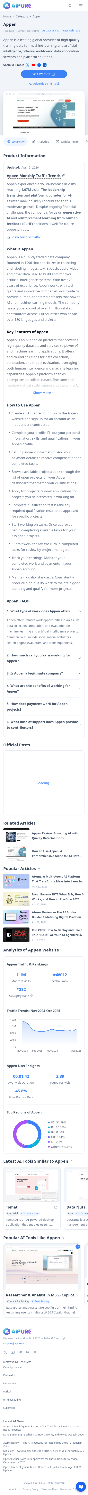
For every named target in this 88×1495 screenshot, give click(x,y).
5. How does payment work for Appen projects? (37, 707)
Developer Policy (69, 1489)
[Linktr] (35, 1352)
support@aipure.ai (13, 1343)
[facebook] (39, 65)
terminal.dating (12, 1399)
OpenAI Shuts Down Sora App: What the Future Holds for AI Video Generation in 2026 (40, 1460)
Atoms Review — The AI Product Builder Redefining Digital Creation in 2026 (42, 1444)
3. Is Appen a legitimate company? (35, 673)
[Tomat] (32, 1187)
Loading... (44, 783)
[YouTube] (13, 1352)
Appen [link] (37, 16)
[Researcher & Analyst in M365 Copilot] (42, 1269)
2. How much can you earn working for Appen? (38, 658)
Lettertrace (9, 1383)
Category (22, 16)
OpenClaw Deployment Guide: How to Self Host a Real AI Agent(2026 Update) (42, 1469)
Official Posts (70, 142)
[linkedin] (45, 65)
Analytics (43, 142)
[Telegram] (20, 1352)
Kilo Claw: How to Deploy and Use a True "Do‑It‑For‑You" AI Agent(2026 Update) (43, 1452)
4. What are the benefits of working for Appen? (38, 688)
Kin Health (9, 1375)
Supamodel (9, 1408)
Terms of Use (49, 1489)
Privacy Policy (30, 1489)
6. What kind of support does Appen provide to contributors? (42, 725)
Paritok (7, 1391)
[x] (28, 65)
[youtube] (33, 65)
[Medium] (27, 1352)
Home (7, 16)
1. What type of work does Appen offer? (38, 611)
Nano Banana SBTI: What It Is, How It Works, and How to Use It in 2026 (43, 1434)
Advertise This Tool (46, 83)
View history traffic (26, 237)
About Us (14, 1489)
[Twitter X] (5, 1352)
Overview (18, 142)
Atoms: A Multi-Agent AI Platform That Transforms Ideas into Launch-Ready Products (42, 1428)
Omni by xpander (13, 1367)
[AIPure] (17, 5)
